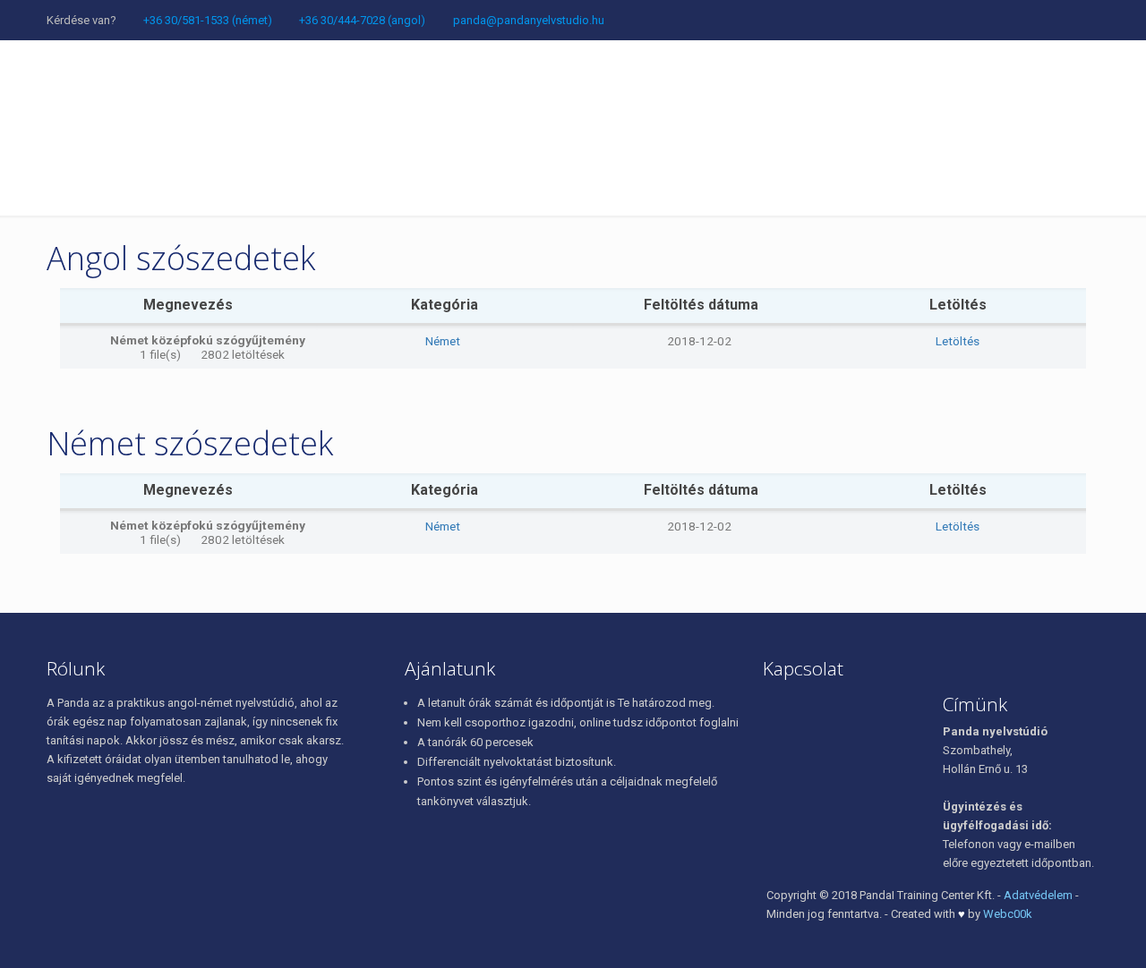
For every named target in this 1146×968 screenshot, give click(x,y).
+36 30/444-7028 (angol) (362, 20)
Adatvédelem (1038, 895)
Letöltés (957, 341)
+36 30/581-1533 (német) (207, 20)
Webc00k (1007, 914)
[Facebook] (613, 20)
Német (442, 341)
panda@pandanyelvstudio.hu (528, 20)
